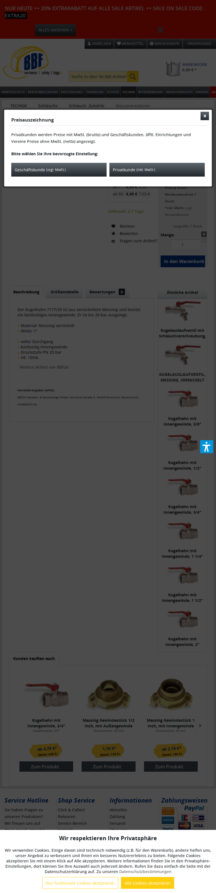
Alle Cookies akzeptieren (147, 883)
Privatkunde (134, 169)
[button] (206, 446)
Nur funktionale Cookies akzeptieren (80, 883)
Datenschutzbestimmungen (145, 871)
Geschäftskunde (40, 169)
